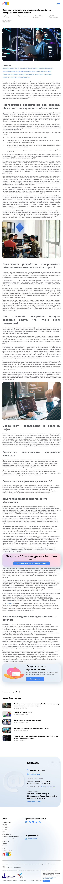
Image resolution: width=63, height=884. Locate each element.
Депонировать (35, 679)
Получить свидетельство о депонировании (31, 563)
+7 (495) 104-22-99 (37, 770)
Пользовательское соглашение (36, 880)
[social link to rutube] (33, 822)
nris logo (5, 3)
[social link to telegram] (36, 822)
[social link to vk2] (26, 822)
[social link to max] (29, 822)
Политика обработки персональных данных (14, 880)
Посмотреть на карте (48, 787)
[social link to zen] (39, 822)
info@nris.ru (35, 774)
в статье (9, 603)
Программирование (24, 16)
